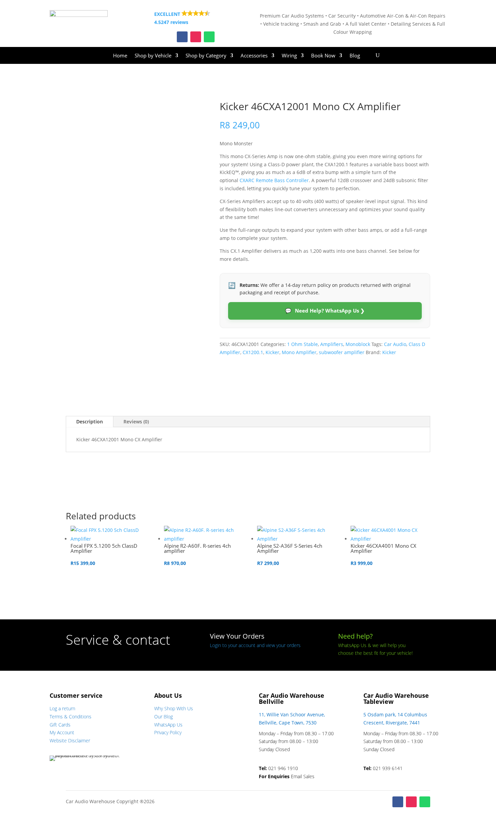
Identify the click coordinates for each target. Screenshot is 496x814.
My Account (62, 732)
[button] (195, 18)
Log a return (62, 708)
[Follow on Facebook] (182, 36)
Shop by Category (206, 56)
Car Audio (395, 344)
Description (89, 421)
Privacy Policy (168, 732)
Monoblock (358, 344)
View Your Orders (237, 636)
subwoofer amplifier (341, 352)
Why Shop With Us (173, 708)
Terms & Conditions (70, 716)
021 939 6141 (388, 768)
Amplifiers (331, 344)
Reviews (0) (136, 421)
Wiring (289, 56)
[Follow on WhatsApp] (209, 36)
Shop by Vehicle (153, 56)
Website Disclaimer (70, 740)
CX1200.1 (253, 352)
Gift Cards (60, 724)
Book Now (323, 56)
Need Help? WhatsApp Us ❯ (325, 310)
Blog (355, 56)
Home (120, 56)
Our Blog (163, 716)
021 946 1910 (283, 768)
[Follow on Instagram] (195, 36)
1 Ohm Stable (302, 344)
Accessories (254, 56)
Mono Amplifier (299, 352)
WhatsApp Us (168, 724)
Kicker (272, 352)
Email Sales (302, 776)
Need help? (355, 636)
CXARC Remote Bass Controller (274, 180)
